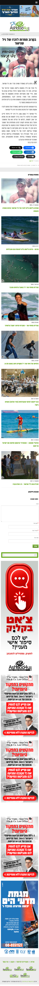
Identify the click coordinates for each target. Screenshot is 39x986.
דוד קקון (31, 161)
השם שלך (35, 523)
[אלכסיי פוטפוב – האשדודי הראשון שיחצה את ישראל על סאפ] (19, 424)
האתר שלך (36, 537)
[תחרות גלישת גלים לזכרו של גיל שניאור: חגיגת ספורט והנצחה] (19, 191)
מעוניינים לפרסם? (22, 962)
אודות (32, 962)
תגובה (37, 504)
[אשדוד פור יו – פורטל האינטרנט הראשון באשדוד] (19, 24)
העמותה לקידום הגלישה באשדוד (23, 165)
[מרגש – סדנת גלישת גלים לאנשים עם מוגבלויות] (19, 230)
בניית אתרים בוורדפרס (28, 981)
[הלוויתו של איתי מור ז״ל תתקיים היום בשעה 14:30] (19, 345)
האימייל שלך (35, 530)
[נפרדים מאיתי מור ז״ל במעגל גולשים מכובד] (19, 268)
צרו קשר (5, 962)
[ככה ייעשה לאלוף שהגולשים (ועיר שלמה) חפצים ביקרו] (19, 383)
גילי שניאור (34, 165)
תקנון (12, 962)
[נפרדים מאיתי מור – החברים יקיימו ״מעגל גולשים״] (19, 306)
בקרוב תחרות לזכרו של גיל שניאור (19, 41)
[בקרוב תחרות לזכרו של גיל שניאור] (19, 61)
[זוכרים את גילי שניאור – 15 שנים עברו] (19, 465)
